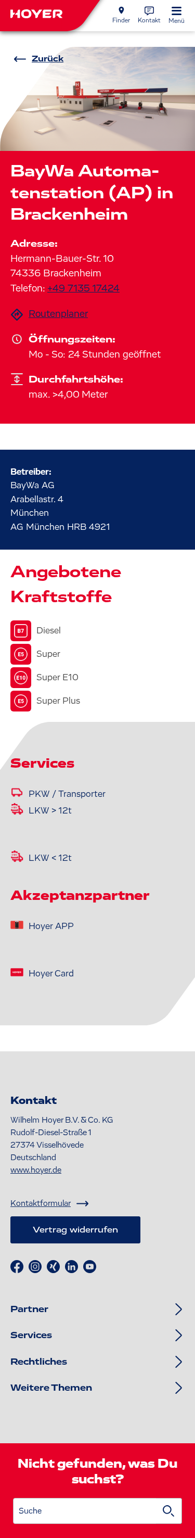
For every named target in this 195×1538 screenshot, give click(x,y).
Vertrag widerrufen (75, 1230)
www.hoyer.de (35, 1170)
